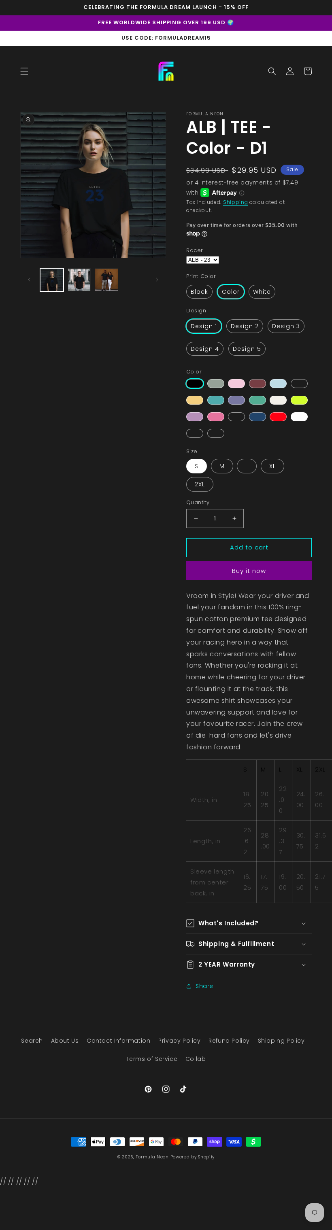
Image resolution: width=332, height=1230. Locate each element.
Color (231, 292)
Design (196, 310)
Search (32, 1041)
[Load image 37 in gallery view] (106, 280)
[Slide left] (29, 279)
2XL (200, 484)
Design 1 (204, 326)
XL (272, 466)
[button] (24, 71)
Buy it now (249, 570)
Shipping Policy (281, 1041)
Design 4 (205, 349)
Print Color (201, 276)
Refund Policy (229, 1041)
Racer (194, 250)
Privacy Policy (179, 1041)
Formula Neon (152, 1157)
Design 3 (286, 326)
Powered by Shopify (192, 1157)
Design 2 (245, 326)
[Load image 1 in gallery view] (52, 280)
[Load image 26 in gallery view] (79, 280)
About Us (65, 1041)
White (262, 292)
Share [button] (204, 986)
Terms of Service (152, 1059)
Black (199, 292)
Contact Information (118, 1041)
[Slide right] (157, 279)
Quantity (197, 502)
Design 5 (247, 349)
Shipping (235, 202)
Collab (195, 1059)
